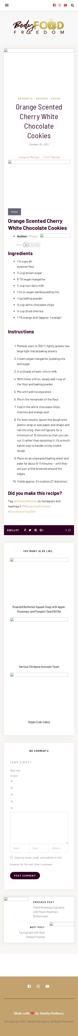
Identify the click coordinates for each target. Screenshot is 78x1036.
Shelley (33, 236)
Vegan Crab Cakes (39, 722)
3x (37, 244)
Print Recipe (51, 157)
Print (14, 212)
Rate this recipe (15, 773)
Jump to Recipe (28, 157)
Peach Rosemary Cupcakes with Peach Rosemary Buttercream (48, 912)
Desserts (25, 98)
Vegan (55, 98)
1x (26, 244)
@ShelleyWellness (25, 501)
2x (31, 244)
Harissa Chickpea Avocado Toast (39, 666)
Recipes (42, 98)
